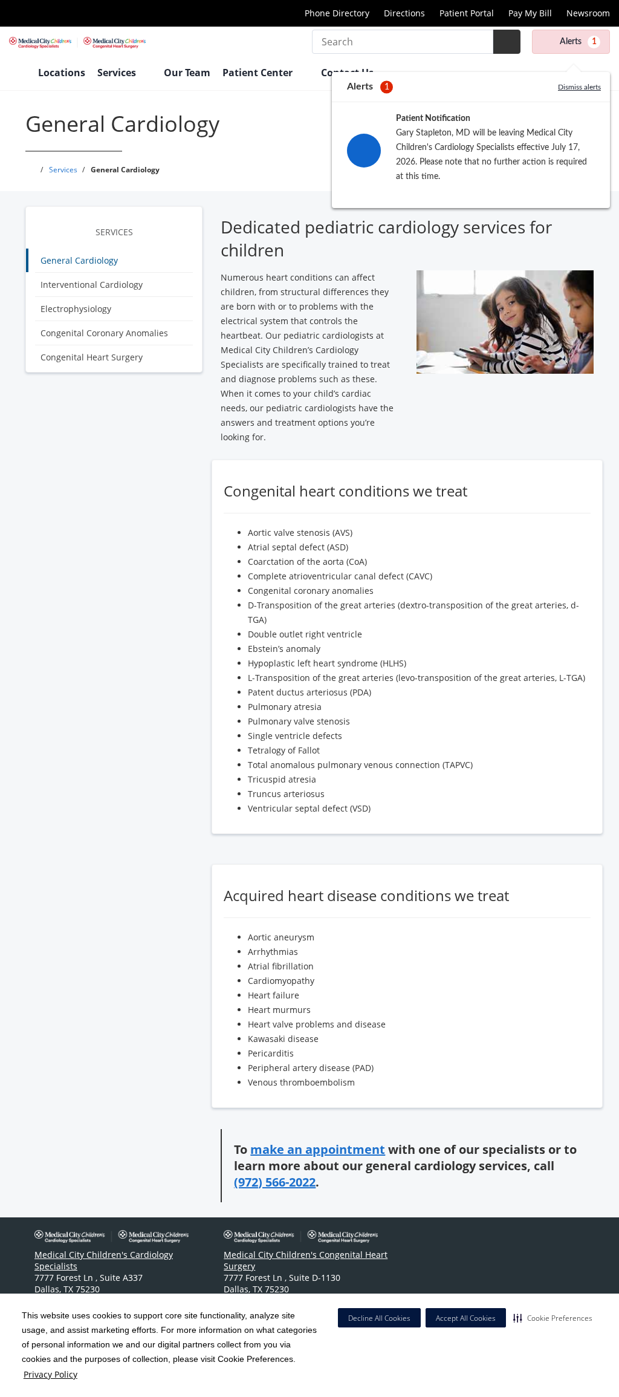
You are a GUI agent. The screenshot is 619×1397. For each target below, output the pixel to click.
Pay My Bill (530, 13)
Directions (404, 13)
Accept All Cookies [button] (466, 1318)
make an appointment (317, 1149)
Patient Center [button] (258, 72)
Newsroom (588, 13)
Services (114, 232)
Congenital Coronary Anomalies (104, 333)
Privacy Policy (50, 1374)
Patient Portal (466, 13)
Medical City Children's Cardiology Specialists (103, 1260)
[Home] (17, 73)
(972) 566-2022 (275, 1182)
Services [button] (117, 72)
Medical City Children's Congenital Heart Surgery (305, 1260)
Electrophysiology (76, 308)
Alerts (578, 41)
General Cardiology (79, 260)
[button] (553, 1317)
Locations (61, 72)
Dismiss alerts (579, 87)
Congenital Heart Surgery (92, 357)
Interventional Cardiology (92, 284)
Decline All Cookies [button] (379, 1318)
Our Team (187, 72)
